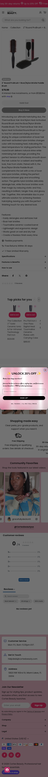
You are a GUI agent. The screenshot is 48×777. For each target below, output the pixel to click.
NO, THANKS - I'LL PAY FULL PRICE (24, 403)
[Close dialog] (45, 370)
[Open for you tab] (7, 770)
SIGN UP (24, 398)
